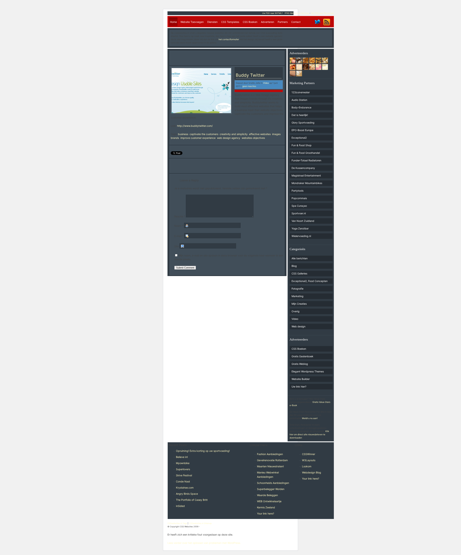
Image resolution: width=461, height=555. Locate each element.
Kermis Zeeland (266, 507)
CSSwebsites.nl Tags (177, 523)
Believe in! (182, 456)
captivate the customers (204, 134)
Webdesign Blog (311, 472)
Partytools (297, 190)
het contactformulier (229, 39)
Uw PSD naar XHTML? (272, 13)
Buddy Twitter (250, 75)
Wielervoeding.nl (301, 236)
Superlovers (183, 469)
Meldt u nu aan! (309, 418)
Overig (295, 311)
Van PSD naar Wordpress (322, 13)
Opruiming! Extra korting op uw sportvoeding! (203, 450)
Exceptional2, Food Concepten (310, 281)
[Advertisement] (309, 36)
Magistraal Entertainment (306, 175)
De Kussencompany (303, 167)
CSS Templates (230, 21)
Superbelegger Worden (270, 489)
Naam (178, 225)
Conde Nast (183, 481)
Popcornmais (299, 198)
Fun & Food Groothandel (306, 152)
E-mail (178, 236)
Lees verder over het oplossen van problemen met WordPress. (204, 542)
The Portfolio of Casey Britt (192, 499)
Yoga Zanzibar (300, 228)
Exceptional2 (299, 137)
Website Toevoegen (192, 21)
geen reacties (249, 86)
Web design (298, 326)
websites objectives (253, 137)
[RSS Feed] (326, 25)
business (183, 134)
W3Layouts (308, 460)
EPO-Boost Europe (302, 130)
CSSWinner (308, 454)
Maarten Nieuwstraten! (270, 466)
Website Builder (301, 379)
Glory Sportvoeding (303, 122)
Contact (296, 21)
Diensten (212, 21)
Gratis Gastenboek (302, 356)
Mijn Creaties (299, 303)
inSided (180, 505)
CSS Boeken (250, 21)
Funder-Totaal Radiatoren (306, 160)
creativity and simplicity (234, 134)
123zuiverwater (301, 92)
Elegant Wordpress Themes (308, 371)
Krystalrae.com (185, 487)
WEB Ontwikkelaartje (269, 501)
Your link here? (265, 513)
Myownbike (182, 463)
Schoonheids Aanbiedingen (273, 482)
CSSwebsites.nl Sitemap (200, 523)
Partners (283, 21)
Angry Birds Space (187, 493)
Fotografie (297, 288)
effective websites (260, 134)
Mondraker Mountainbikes (307, 183)
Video (266, 83)
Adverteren (267, 21)
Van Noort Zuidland (303, 220)
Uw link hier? (299, 386)
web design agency (228, 137)
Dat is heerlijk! (300, 115)
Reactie (179, 216)
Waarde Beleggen (267, 495)
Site (176, 246)
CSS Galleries (299, 273)
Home (173, 21)
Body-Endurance (301, 107)
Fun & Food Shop (302, 145)
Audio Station (299, 99)
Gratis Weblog (300, 363)
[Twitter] (317, 25)
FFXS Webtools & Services (297, 13)
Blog (294, 265)
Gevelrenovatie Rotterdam (272, 460)
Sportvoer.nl (299, 213)
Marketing (297, 296)
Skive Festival (184, 475)
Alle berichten (300, 258)
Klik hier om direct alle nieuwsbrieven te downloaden (309, 434)
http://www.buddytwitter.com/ (195, 125)
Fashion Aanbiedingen (270, 454)
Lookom (306, 466)
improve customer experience (198, 137)
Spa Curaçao (299, 205)
